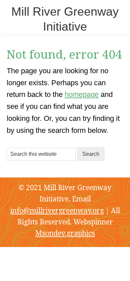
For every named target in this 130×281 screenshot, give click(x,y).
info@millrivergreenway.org (57, 210)
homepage (82, 94)
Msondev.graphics (65, 233)
